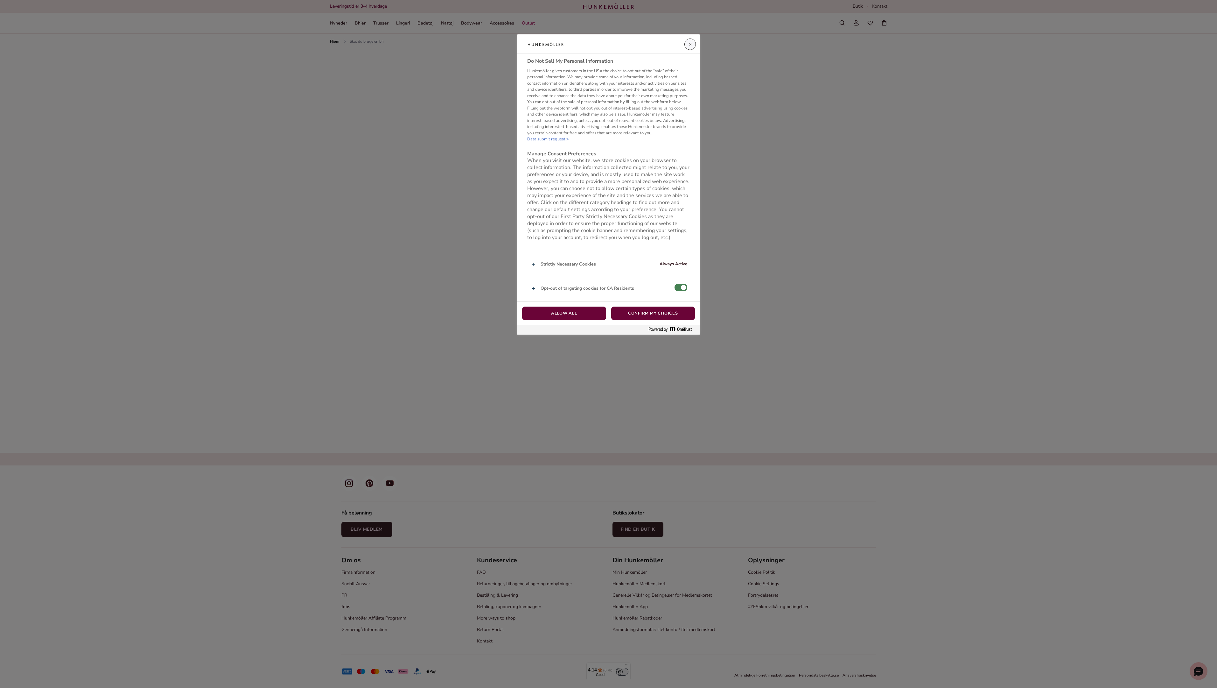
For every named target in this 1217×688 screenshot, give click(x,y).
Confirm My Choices (653, 313)
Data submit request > (548, 139)
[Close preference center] (690, 44)
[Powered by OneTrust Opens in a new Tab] (672, 330)
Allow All (564, 313)
